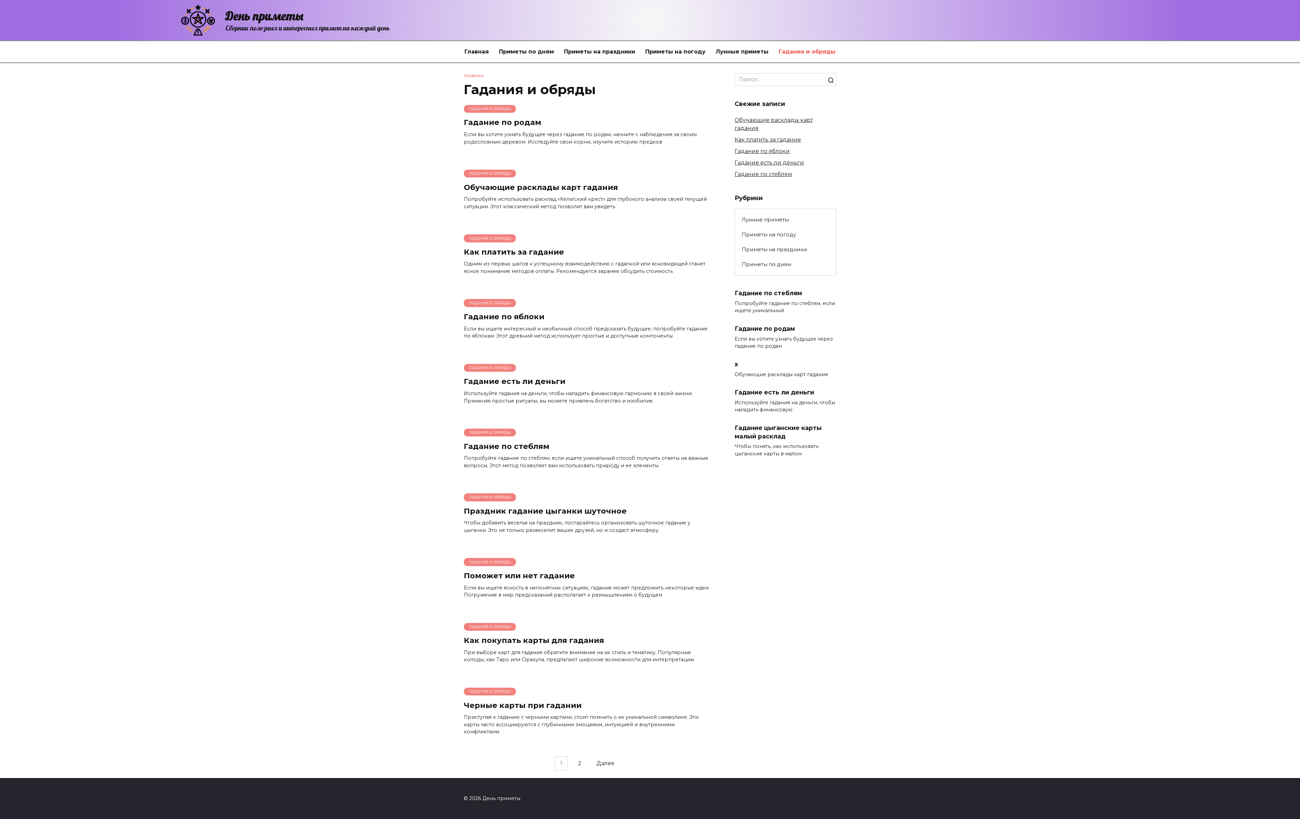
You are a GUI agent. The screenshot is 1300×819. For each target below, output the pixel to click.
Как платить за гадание (514, 252)
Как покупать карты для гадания (534, 640)
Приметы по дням (526, 51)
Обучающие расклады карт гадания (541, 187)
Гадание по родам (502, 122)
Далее (605, 763)
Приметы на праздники (599, 51)
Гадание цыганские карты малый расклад (778, 432)
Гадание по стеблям (506, 446)
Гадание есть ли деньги (514, 381)
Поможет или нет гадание (519, 575)
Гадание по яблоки (504, 316)
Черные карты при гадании (523, 705)
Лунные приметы (742, 51)
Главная (476, 51)
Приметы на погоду (675, 51)
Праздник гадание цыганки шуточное (545, 511)
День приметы (264, 15)
